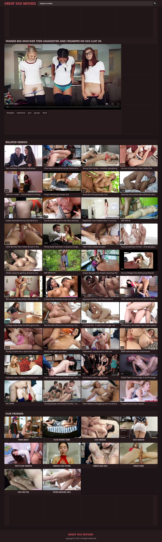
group (37, 112)
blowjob (10, 112)
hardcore (21, 112)
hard (45, 112)
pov (29, 112)
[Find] (155, 3)
